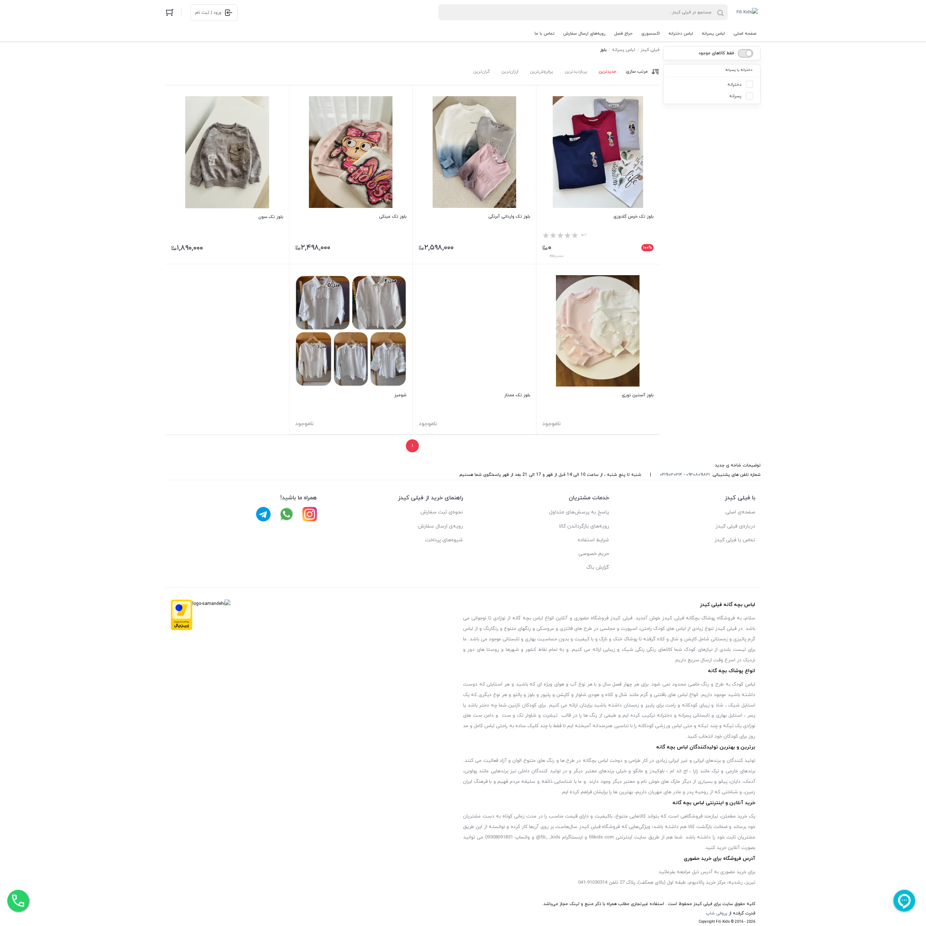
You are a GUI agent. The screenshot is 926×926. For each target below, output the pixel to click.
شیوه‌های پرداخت (444, 540)
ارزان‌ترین (509, 71)
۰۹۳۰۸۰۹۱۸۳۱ (698, 475)
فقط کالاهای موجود (716, 53)
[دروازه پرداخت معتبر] (181, 616)
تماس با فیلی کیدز (734, 540)
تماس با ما (545, 34)
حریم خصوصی (593, 553)
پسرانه (735, 96)
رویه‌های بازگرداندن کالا (584, 526)
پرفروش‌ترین (541, 71)
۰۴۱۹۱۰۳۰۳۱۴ (671, 475)
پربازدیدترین (576, 71)
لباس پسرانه (713, 34)
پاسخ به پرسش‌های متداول (579, 512)
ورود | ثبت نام (208, 13)
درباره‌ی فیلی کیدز (735, 526)
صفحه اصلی (745, 34)
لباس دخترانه (680, 34)
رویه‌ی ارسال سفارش (440, 526)
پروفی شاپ (716, 913)
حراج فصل (623, 34)
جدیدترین (607, 71)
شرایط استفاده (593, 540)
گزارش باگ (597, 567)
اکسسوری (650, 34)
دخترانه (734, 85)
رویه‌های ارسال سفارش (584, 34)
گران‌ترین (481, 71)
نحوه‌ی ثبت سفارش (441, 512)
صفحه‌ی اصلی (740, 512)
